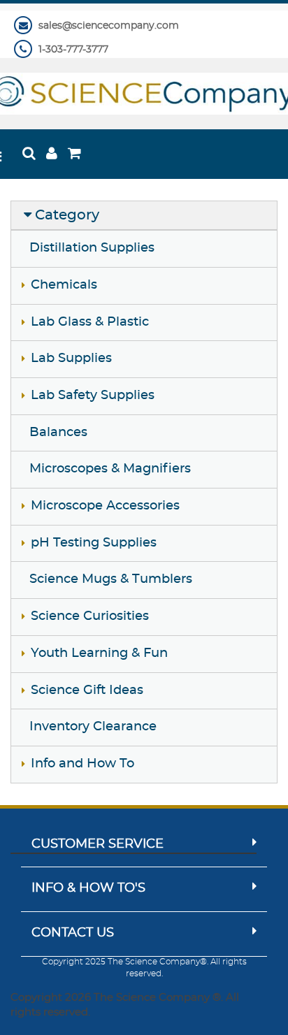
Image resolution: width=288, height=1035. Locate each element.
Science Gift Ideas (87, 690)
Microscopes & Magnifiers (110, 469)
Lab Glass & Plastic (90, 322)
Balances (58, 432)
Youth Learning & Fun (99, 653)
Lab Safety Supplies (92, 395)
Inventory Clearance (93, 727)
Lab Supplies (71, 358)
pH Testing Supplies (94, 543)
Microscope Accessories (105, 506)
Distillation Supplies (91, 248)
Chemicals (64, 285)
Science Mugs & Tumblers (110, 579)
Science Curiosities (90, 616)
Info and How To (82, 764)
